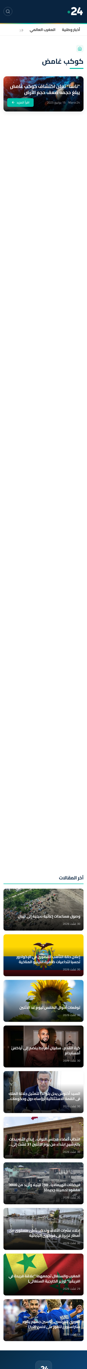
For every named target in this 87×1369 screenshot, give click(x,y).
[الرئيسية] (80, 48)
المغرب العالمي (42, 29)
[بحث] (7, 11)
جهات (18, 29)
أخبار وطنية (71, 29)
